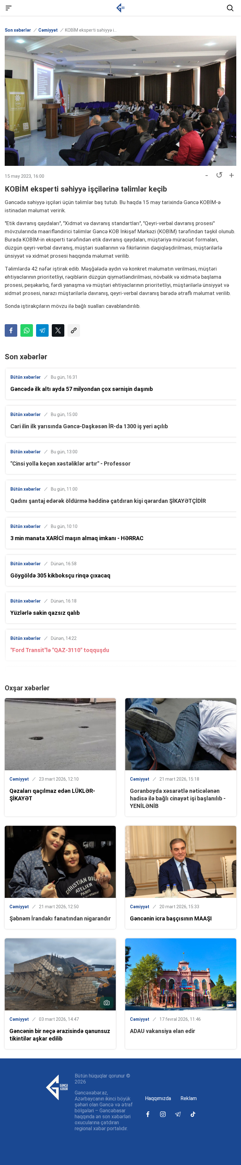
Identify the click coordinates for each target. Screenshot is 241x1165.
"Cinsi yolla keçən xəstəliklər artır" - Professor (70, 463)
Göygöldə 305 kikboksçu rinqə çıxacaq (60, 575)
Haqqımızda (158, 1098)
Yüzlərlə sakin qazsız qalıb (45, 612)
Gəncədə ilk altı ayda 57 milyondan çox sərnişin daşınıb (81, 389)
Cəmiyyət (48, 30)
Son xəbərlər (18, 30)
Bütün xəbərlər (25, 377)
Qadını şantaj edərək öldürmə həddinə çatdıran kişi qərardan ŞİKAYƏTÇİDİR (108, 501)
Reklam (188, 1098)
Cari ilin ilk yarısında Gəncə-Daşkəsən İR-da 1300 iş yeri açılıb (89, 426)
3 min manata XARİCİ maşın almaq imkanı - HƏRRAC (76, 538)
